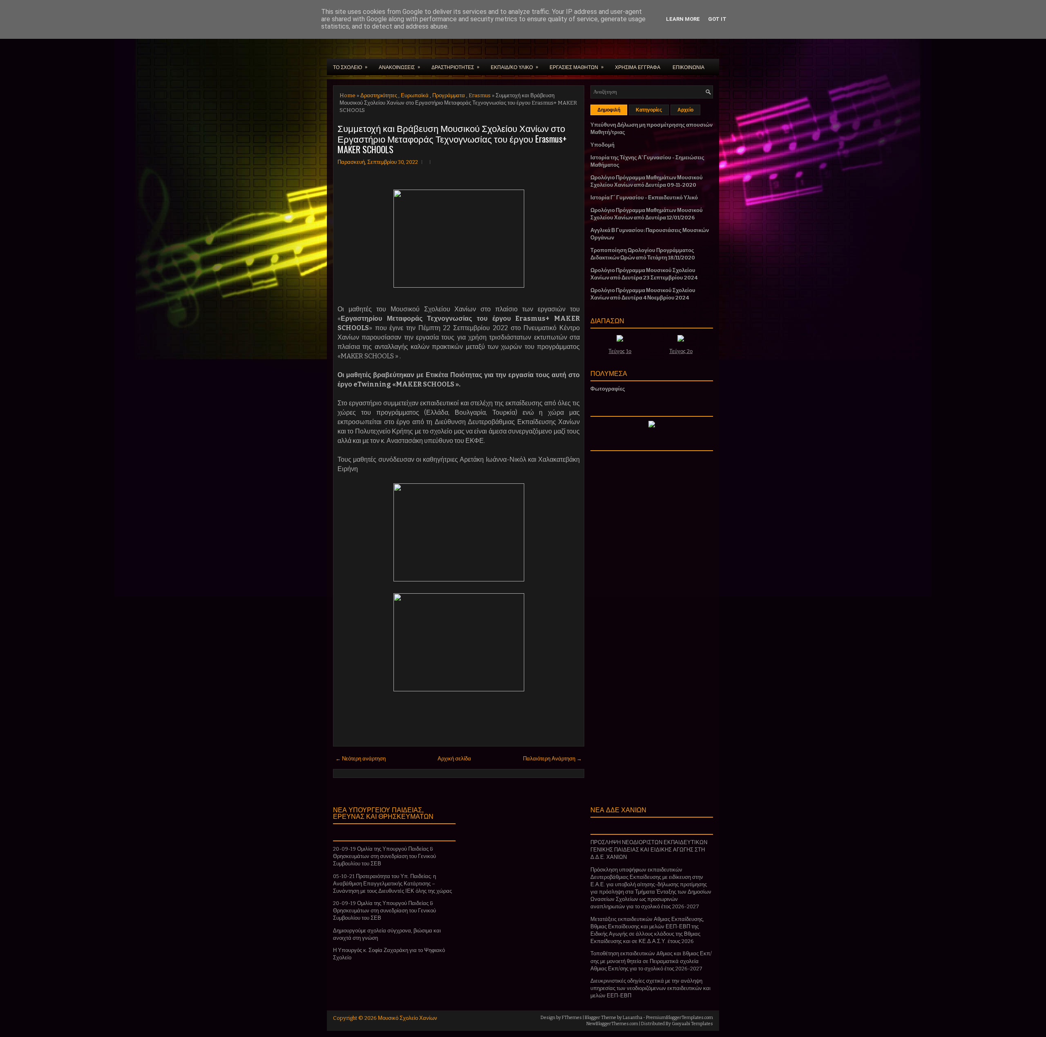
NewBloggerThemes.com (612, 1023)
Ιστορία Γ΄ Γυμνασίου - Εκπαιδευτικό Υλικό (644, 197)
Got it (717, 19)
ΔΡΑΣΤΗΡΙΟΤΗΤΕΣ (455, 66)
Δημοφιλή (608, 110)
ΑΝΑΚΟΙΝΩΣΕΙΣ (399, 66)
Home (347, 95)
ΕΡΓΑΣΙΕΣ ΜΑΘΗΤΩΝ (576, 66)
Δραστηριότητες (378, 95)
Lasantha (632, 1017)
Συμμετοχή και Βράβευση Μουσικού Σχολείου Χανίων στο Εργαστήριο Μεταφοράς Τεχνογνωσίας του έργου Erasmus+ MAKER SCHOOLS (452, 138)
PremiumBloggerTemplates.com (679, 1017)
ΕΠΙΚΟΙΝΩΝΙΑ (688, 66)
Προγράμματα (448, 95)
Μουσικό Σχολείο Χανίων (407, 1018)
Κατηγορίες (649, 110)
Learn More (683, 19)
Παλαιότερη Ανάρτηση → (552, 758)
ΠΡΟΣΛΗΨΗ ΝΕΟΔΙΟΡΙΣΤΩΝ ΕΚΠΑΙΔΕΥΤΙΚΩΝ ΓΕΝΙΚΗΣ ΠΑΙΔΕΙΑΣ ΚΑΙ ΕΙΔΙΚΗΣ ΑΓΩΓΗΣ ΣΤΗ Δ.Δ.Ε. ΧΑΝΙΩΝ (648, 849)
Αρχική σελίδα (454, 758)
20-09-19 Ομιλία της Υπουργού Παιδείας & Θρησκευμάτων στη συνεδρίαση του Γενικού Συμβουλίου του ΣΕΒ (384, 856)
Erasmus (480, 95)
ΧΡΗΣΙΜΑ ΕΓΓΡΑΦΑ (637, 66)
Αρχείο (685, 110)
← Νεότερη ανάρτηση (360, 758)
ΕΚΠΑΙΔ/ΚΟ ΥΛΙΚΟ (514, 66)
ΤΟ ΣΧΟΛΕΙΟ (350, 66)
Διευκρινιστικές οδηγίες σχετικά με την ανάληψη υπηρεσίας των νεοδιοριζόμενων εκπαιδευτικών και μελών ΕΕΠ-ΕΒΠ (650, 988)
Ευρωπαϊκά (415, 95)
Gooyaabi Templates (692, 1023)
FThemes (572, 1017)
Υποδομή (602, 145)
